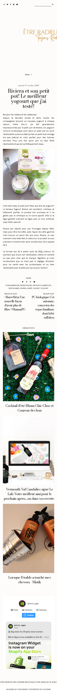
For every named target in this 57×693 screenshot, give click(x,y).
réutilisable (14, 288)
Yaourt (36, 288)
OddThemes (23, 689)
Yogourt (44, 288)
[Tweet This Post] (22, 282)
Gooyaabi (47, 689)
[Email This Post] (34, 282)
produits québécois (42, 285)
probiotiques (26, 285)
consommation (12, 285)
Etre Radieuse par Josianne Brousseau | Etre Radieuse (24, 682)
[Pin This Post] (30, 282)
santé (29, 288)
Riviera (23, 288)
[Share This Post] (26, 282)
